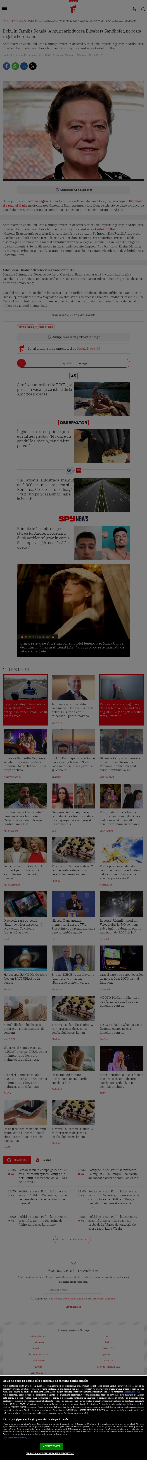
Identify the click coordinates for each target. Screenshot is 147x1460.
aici (137, 1404)
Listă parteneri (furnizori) (15, 1437)
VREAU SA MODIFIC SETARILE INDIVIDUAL (50, 1453)
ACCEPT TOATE (51, 1446)
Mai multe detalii (132, 1392)
